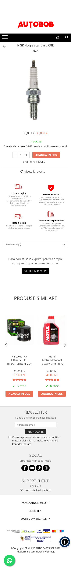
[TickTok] (39, 468)
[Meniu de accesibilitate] (64, 541)
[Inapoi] (3, 46)
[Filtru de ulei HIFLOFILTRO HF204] (19, 330)
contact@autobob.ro (37, 490)
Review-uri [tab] (13, 244)
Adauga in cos (46, 155)
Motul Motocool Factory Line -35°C (52, 361)
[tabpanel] (35, 90)
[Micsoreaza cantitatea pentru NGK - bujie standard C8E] (15, 155)
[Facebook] (24, 468)
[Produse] (5, 38)
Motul (52, 356)
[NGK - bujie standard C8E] (35, 90)
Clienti (34, 511)
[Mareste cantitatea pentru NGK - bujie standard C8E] (27, 155)
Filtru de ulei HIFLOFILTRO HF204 (19, 361)
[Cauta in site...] (66, 37)
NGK (35, 50)
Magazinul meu (34, 503)
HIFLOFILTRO (19, 356)
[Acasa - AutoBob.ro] (36, 24)
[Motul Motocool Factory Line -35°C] (51, 330)
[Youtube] (32, 468)
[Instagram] (46, 468)
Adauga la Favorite (34, 171)
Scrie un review (35, 271)
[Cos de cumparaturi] (58, 37)
